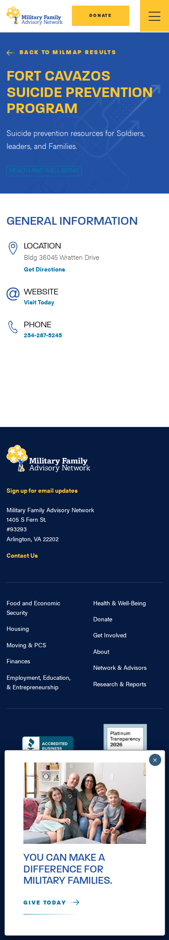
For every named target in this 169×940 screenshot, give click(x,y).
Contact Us (22, 555)
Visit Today (39, 301)
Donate (100, 15)
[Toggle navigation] (154, 16)
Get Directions (44, 269)
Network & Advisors (120, 667)
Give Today (44, 903)
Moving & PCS (26, 644)
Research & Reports (119, 683)
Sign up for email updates (42, 490)
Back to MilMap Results (68, 52)
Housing (17, 628)
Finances (18, 660)
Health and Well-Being (44, 171)
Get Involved (110, 634)
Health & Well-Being (119, 602)
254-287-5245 (43, 334)
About (101, 651)
